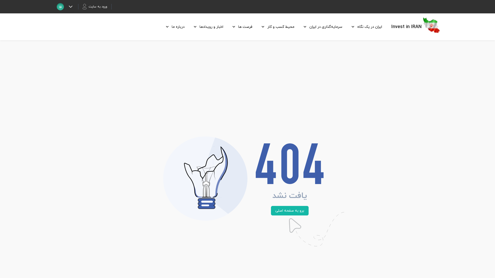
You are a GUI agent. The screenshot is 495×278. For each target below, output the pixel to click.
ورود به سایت (98, 7)
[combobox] (60, 6)
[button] (70, 6)
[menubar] (272, 26)
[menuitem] (365, 26)
